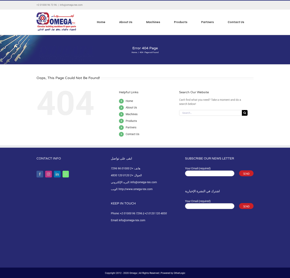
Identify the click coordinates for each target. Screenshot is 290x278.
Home (129, 101)
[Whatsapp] (66, 174)
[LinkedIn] (57, 174)
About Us (131, 107)
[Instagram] (48, 174)
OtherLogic (179, 273)
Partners (131, 127)
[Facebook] (39, 174)
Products (131, 120)
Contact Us (132, 134)
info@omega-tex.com (71, 5)
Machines (132, 114)
